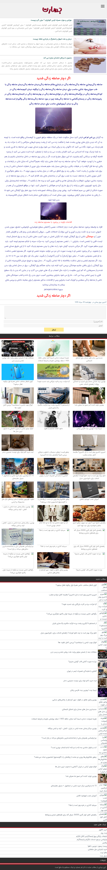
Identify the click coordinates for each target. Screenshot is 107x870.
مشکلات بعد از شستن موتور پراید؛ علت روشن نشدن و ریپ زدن (18, 359)
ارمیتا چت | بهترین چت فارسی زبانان (89, 428)
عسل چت (103, 855)
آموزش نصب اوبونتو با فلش (89, 499)
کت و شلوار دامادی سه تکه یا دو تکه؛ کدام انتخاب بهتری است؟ (53, 524)
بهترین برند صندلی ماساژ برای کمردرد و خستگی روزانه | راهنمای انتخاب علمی (89, 383)
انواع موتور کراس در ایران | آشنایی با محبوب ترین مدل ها (18, 430)
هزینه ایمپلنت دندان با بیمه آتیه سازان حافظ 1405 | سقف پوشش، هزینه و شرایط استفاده (53, 359)
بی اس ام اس (89, 137)
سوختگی (89, 236)
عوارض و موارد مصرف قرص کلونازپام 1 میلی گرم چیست (51, 20)
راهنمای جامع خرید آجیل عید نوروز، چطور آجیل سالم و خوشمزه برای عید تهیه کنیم (89, 524)
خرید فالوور (103, 829)
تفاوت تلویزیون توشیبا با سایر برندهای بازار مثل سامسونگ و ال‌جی (18, 500)
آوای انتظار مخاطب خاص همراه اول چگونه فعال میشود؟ (18, 383)
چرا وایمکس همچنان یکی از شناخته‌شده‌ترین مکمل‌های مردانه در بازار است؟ (17, 547)
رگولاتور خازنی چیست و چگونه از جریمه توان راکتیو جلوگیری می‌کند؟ (18, 571)
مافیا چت (103, 852)
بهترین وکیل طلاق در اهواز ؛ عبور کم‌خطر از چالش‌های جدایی (53, 571)
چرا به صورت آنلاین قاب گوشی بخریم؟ (89, 570)
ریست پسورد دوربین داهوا (97, 846)
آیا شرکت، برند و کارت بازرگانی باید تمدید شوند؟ (53, 381)
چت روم (104, 833)
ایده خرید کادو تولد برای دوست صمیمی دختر (17, 452)
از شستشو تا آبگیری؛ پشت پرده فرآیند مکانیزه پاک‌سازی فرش (53, 406)
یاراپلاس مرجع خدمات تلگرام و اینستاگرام (92, 839)
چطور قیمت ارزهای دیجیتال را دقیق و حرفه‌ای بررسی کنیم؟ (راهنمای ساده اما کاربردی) (53, 453)
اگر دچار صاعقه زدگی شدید (53, 78)
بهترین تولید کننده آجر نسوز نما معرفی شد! (89, 405)
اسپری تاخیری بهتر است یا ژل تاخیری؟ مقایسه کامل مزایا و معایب (89, 453)
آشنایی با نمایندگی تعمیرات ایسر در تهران (53, 475)
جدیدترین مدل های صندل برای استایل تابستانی (89, 359)
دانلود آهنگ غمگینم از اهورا (53, 428)
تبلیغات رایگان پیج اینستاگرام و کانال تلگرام (91, 836)
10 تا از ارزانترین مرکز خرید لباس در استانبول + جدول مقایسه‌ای (18, 477)
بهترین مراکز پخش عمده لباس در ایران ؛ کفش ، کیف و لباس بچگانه (18, 524)
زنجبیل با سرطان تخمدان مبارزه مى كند (57, 57)
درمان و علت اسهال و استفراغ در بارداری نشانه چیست (52, 39)
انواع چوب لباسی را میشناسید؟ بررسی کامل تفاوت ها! (18, 406)
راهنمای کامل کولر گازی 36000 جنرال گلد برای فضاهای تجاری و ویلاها (89, 547)
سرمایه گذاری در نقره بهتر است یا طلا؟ (53, 546)
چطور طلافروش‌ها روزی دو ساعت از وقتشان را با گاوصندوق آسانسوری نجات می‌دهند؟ (53, 500)
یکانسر (104, 842)
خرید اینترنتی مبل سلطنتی (97, 849)
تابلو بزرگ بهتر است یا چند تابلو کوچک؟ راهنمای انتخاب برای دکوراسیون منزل (89, 477)
